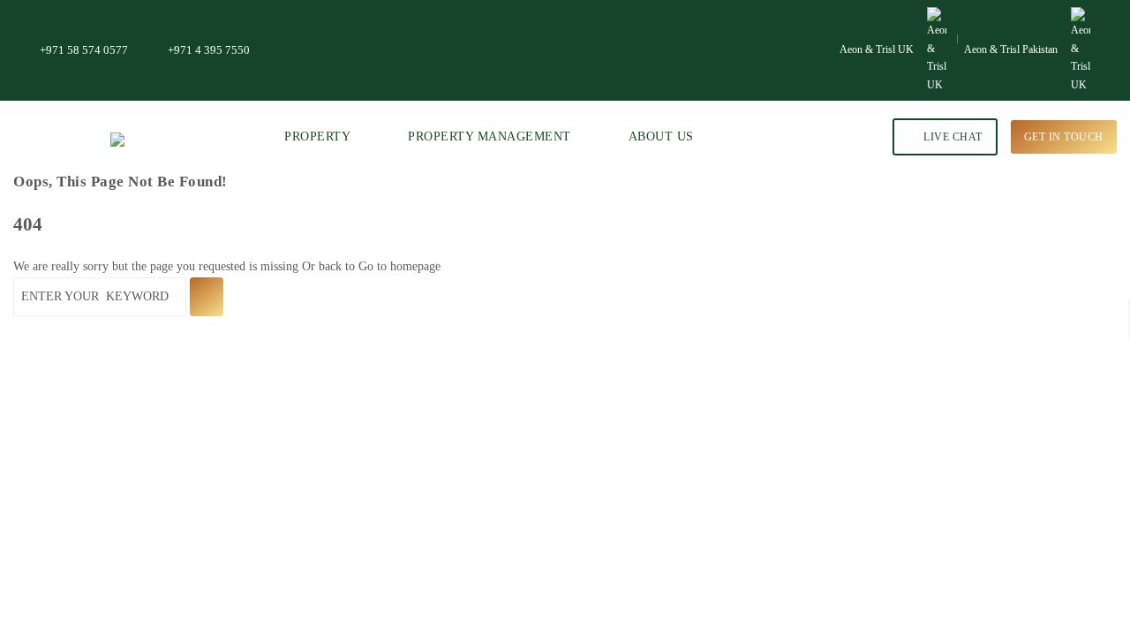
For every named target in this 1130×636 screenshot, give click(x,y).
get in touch (1064, 137)
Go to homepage (399, 266)
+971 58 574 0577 (84, 50)
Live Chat (952, 137)
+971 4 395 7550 (209, 50)
